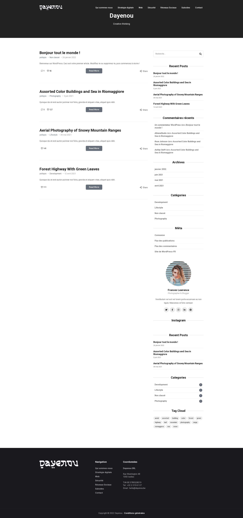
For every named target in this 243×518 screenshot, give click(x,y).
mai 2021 (159, 180)
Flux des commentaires (166, 246)
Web (97, 476)
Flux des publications (165, 241)
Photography (55, 96)
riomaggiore (159, 426)
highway (158, 422)
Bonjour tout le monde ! (59, 53)
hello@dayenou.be (137, 488)
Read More (94, 71)
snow (175, 426)
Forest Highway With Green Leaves (69, 169)
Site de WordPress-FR (165, 251)
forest (191, 418)
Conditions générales (134, 513)
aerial (157, 418)
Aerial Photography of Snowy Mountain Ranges (80, 130)
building (175, 418)
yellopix (42, 57)
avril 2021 (159, 185)
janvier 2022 (160, 169)
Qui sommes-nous (104, 468)
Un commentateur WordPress (168, 125)
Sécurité (99, 480)
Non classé (54, 57)
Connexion (160, 235)
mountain (173, 422)
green (199, 418)
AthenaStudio (161, 133)
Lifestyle (53, 135)
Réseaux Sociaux (103, 485)
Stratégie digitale (103, 472)
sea (168, 426)
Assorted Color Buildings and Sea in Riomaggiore (81, 91)
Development (55, 173)
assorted (165, 418)
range (195, 422)
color (183, 418)
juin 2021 (159, 175)
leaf (165, 422)
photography (185, 422)
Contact (99, 493)
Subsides (99, 489)
